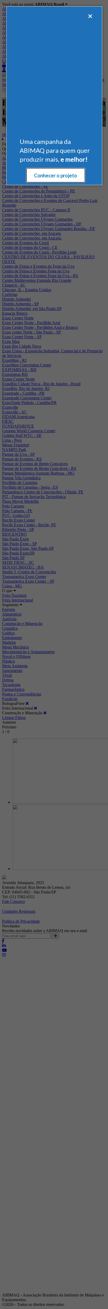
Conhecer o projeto (55, 175)
